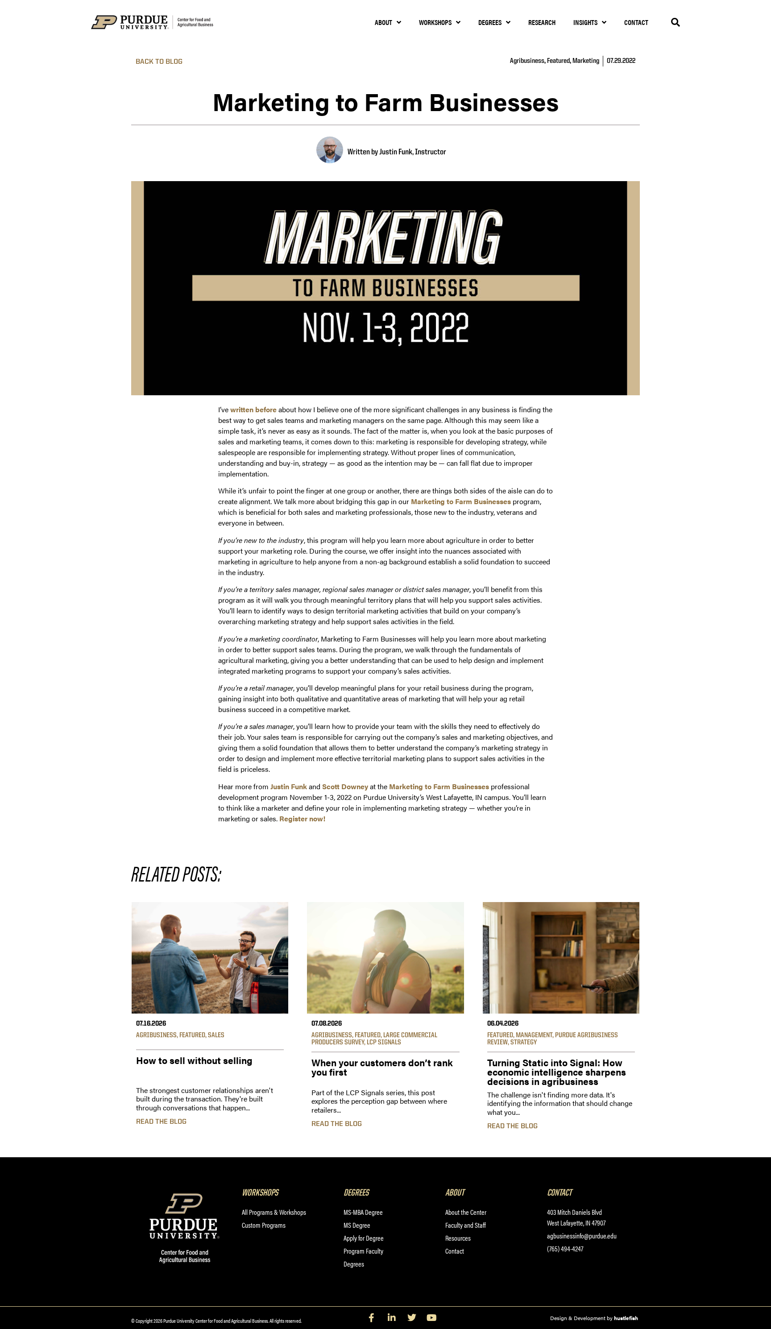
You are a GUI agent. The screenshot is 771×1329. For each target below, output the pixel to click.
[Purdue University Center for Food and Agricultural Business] (163, 22)
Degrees (490, 22)
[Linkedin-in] (392, 1318)
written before (253, 409)
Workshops (435, 22)
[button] (675, 22)
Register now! (302, 818)
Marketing (585, 61)
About (383, 22)
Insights (585, 22)
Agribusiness (527, 61)
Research (541, 22)
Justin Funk (288, 786)
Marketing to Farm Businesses (461, 501)
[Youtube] (432, 1318)
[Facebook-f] (372, 1318)
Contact (636, 22)
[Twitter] (412, 1318)
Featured (558, 61)
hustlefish (626, 1318)
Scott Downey (345, 786)
